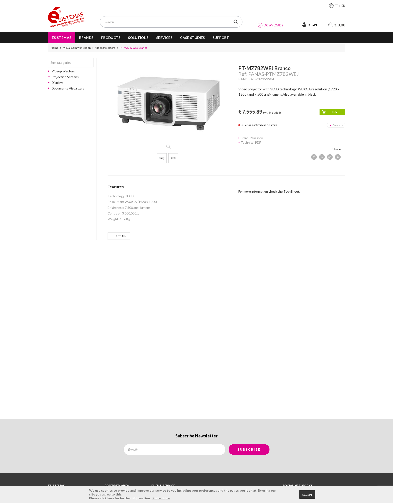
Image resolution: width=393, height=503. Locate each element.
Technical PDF (251, 142)
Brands (86, 38)
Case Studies (192, 38)
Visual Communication (77, 47)
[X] (322, 157)
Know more (161, 498)
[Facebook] (314, 157)
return (121, 236)
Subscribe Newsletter (196, 435)
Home (54, 47)
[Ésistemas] (66, 17)
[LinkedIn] (330, 157)
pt (336, 6)
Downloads (273, 25)
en (343, 6)
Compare (338, 125)
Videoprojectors (105, 47)
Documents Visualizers (68, 88)
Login (312, 25)
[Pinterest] (338, 157)
